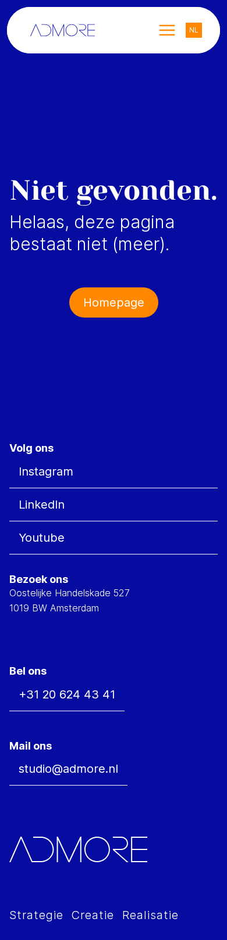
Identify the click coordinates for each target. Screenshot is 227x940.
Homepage (113, 302)
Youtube (42, 538)
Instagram (46, 471)
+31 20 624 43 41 (67, 694)
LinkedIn (42, 505)
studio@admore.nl (68, 769)
